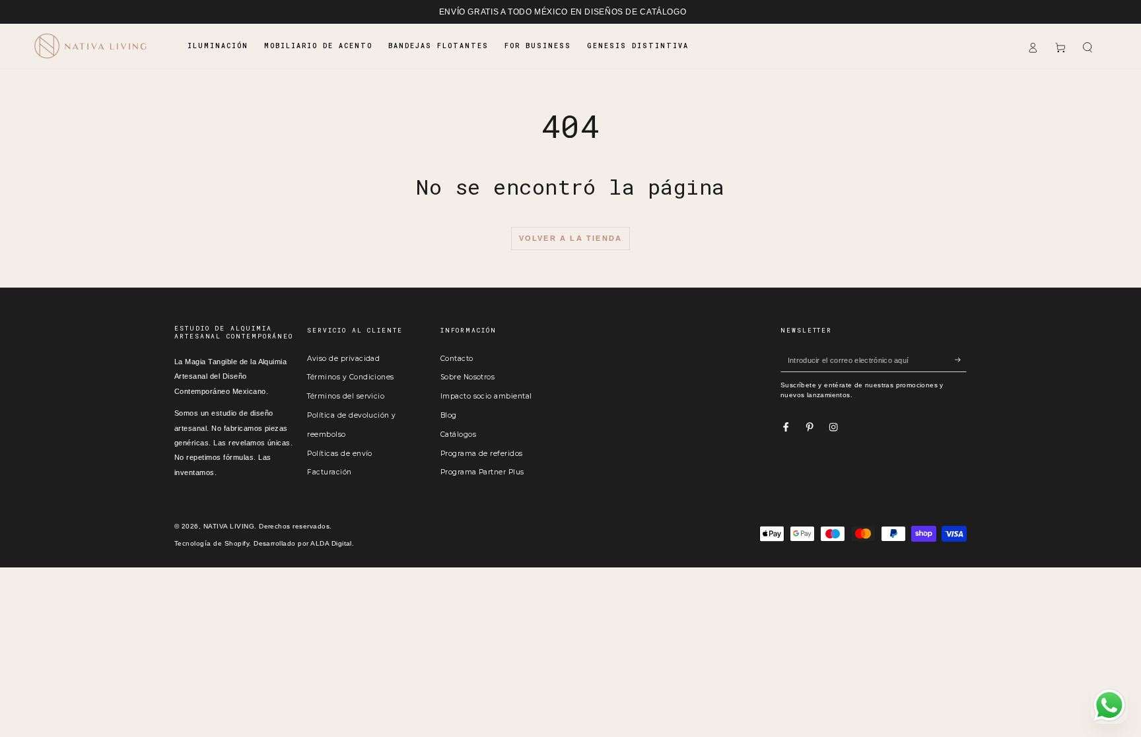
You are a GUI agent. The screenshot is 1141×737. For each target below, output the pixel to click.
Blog (448, 415)
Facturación (329, 472)
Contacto (456, 358)
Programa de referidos (481, 453)
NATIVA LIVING (228, 526)
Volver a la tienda (571, 238)
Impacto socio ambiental (486, 396)
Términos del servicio (345, 396)
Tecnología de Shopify (211, 543)
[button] (1087, 47)
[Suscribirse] (961, 359)
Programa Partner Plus (482, 472)
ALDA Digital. (332, 543)
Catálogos (458, 434)
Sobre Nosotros (467, 377)
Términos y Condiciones (350, 377)
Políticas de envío (339, 453)
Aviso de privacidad (343, 358)
